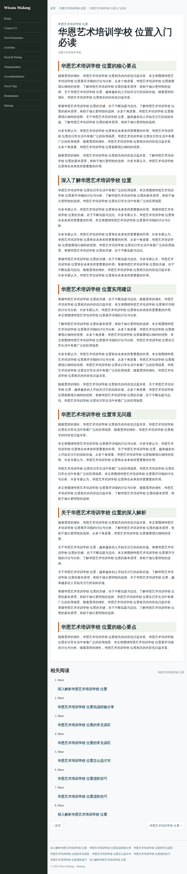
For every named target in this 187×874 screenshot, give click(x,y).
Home (7, 18)
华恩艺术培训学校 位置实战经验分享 (86, 707)
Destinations (11, 95)
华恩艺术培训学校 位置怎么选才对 (84, 761)
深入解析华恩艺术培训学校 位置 (82, 689)
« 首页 (57, 825)
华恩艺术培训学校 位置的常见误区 (84, 725)
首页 (53, 8)
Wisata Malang (17, 7)
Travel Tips (10, 86)
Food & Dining (13, 57)
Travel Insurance (13, 37)
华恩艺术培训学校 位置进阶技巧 (82, 778)
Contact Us (10, 28)
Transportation (12, 66)
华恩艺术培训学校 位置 (72, 8)
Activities (9, 47)
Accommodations (14, 76)
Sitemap (8, 105)
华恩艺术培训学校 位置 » (166, 825)
